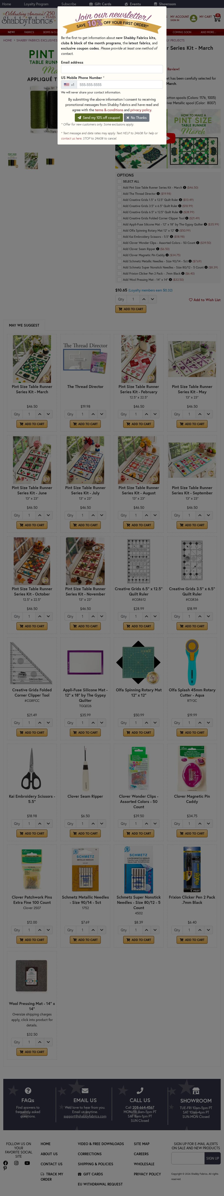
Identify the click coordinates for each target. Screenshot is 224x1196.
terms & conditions (109, 109)
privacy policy (140, 109)
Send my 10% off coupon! (101, 117)
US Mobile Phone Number (82, 77)
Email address (72, 62)
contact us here (71, 138)
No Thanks (138, 117)
